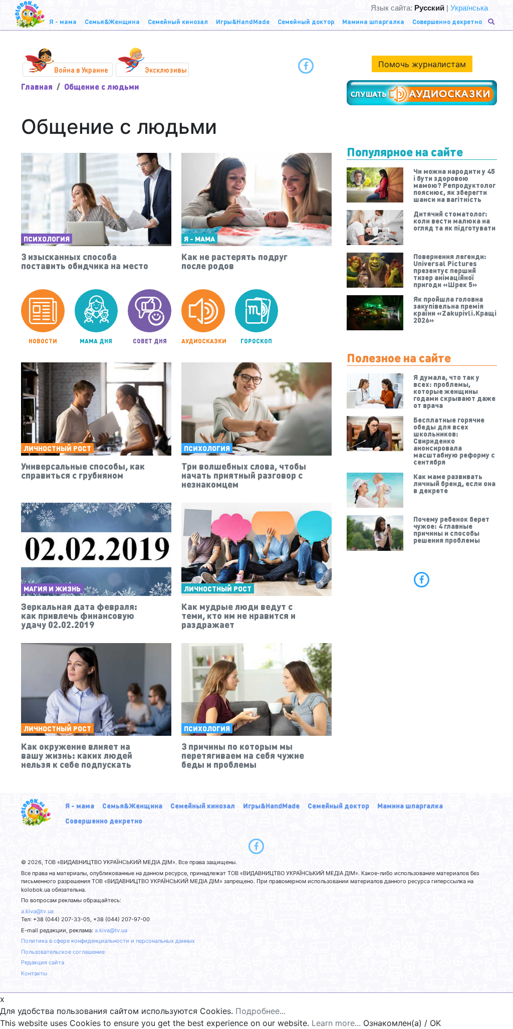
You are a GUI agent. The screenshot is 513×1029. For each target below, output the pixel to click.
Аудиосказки (203, 341)
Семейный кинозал (202, 805)
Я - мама (199, 238)
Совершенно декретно (103, 820)
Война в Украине (81, 69)
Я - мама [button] (63, 21)
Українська (469, 8)
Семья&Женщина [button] (112, 21)
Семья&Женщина (132, 805)
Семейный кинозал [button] (178, 21)
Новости (43, 341)
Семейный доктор (338, 805)
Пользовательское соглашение (63, 951)
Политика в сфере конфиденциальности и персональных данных (108, 940)
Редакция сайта (42, 962)
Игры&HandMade (271, 805)
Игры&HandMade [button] (243, 21)
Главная (37, 86)
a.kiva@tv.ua (37, 911)
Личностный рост (57, 448)
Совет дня (150, 341)
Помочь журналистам (422, 64)
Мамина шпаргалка (410, 805)
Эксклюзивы (166, 69)
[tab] (421, 579)
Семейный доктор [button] (306, 21)
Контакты (34, 973)
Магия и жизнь (52, 588)
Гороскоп (256, 341)
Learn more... (336, 1023)
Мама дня (96, 341)
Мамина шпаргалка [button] (373, 21)
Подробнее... (260, 1011)
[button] (492, 22)
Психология (47, 238)
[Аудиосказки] (422, 92)
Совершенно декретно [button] (447, 21)
